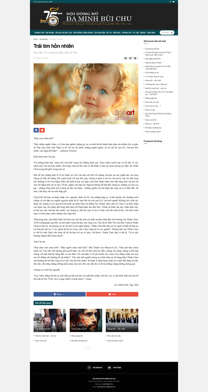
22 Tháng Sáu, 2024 (41, 58)
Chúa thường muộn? (115, 340)
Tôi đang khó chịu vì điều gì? (156, 84)
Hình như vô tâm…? (153, 106)
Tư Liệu (135, 32)
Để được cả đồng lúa (79, 340)
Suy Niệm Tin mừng (56, 39)
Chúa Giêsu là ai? (79, 328)
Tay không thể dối (42, 328)
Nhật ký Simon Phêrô (153, 62)
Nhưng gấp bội (77, 336)
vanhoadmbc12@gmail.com (106, 387)
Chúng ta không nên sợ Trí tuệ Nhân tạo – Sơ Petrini (159, 93)
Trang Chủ (39, 32)
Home (36, 39)
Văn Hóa (116, 32)
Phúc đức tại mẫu (114, 336)
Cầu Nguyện (99, 32)
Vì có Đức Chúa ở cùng (154, 76)
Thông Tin (126, 32)
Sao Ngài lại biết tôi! (153, 58)
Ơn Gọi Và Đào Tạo (63, 32)
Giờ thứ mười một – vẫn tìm (45, 336)
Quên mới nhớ (40, 340)
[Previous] (84, 348)
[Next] (88, 348)
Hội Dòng (50, 32)
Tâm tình (151, 32)
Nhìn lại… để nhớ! (152, 123)
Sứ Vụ (109, 32)
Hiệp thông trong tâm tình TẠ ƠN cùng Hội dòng (157, 67)
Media (143, 32)
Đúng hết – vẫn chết (116, 328)
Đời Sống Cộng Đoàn (83, 32)
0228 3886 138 (108, 384)
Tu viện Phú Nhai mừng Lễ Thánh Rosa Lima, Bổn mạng (158, 53)
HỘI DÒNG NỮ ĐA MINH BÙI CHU (104, 379)
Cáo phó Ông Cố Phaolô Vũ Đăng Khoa (158, 114)
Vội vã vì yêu (150, 110)
